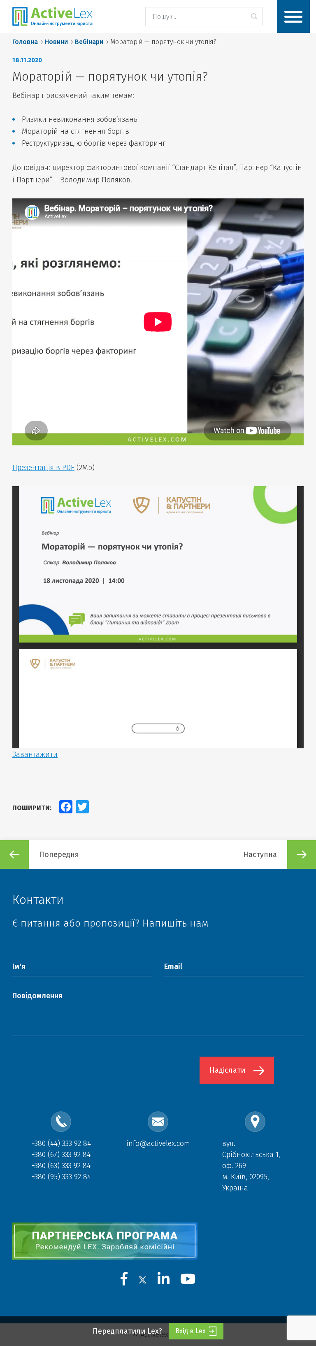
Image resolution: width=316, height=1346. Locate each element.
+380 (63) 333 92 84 (61, 1165)
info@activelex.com (158, 1143)
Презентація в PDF (43, 467)
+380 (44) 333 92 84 (61, 1143)
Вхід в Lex (190, 1331)
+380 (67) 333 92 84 (61, 1154)
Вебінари (89, 42)
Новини (56, 42)
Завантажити (35, 754)
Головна (25, 42)
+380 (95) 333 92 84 (61, 1176)
